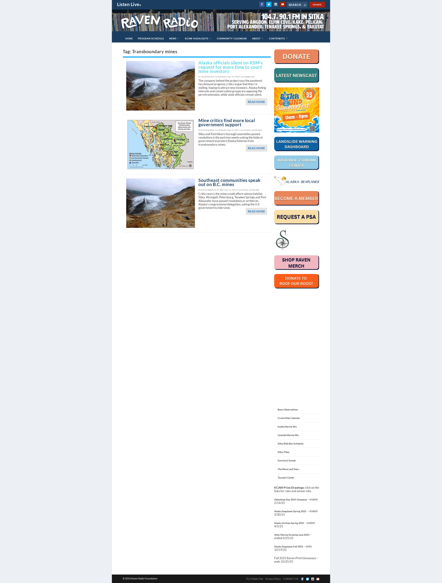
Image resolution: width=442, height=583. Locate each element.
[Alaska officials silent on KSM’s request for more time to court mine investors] (160, 86)
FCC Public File (254, 578)
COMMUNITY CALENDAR (232, 38)
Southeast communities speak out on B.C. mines (229, 182)
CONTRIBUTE (277, 38)
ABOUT (256, 38)
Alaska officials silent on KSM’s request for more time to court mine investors (230, 67)
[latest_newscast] (296, 81)
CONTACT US (290, 578)
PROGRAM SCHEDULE (151, 38)
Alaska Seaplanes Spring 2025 (290, 511)
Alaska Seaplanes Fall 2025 (288, 546)
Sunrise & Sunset (287, 460)
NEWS (172, 38)
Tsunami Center (286, 477)
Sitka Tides (283, 452)
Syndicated (257, 130)
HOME (129, 38)
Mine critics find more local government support (226, 122)
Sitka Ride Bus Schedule (290, 443)
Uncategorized (247, 76)
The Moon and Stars (288, 469)
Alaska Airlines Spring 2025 (289, 523)
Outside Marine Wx (288, 435)
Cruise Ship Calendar (289, 417)
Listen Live (128, 4)
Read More (256, 102)
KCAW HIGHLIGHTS (196, 38)
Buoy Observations (288, 409)
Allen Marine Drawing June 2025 (291, 534)
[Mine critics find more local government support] (160, 144)
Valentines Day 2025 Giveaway (290, 499)
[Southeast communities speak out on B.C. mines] (160, 203)
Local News (246, 130)
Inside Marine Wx (287, 426)
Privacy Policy (273, 578)
